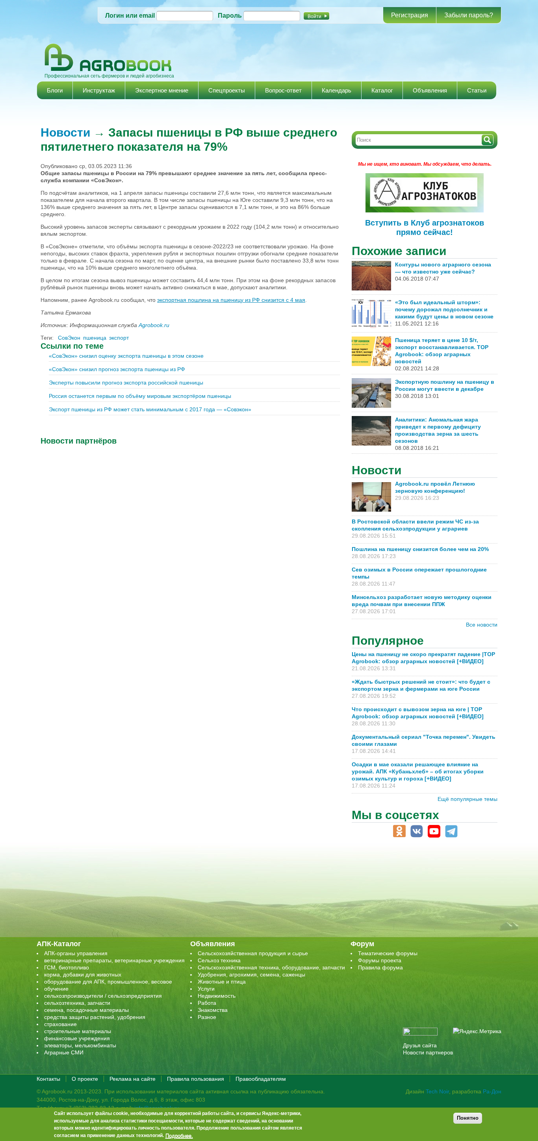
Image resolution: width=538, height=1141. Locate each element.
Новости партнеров (428, 1052)
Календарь (336, 90)
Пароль (230, 15)
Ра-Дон (492, 1091)
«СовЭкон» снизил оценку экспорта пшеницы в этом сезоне (126, 356)
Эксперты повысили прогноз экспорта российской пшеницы (126, 382)
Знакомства (213, 1010)
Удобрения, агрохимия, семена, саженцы (251, 974)
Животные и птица (222, 981)
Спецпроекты (226, 90)
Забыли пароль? (468, 15)
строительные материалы (77, 1031)
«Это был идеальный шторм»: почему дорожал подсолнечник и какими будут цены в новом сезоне (444, 309)
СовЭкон (69, 338)
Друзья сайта (420, 1045)
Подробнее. (179, 1135)
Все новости (481, 624)
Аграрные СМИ (63, 1052)
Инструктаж (99, 90)
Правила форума (380, 967)
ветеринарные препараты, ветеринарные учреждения (114, 960)
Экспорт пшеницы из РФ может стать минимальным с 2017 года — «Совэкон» (150, 409)
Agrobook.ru (154, 325)
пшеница (94, 338)
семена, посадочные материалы (86, 1010)
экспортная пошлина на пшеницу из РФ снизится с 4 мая (231, 300)
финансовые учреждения (77, 1038)
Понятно (468, 1118)
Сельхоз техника (219, 960)
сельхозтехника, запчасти (77, 1003)
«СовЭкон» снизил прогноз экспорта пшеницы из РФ (117, 369)
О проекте (85, 1079)
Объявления (430, 90)
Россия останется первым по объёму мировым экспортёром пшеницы (140, 396)
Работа (207, 1003)
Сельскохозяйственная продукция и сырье (253, 953)
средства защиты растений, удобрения (94, 1017)
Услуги (206, 989)
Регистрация (409, 15)
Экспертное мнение (161, 90)
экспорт (119, 338)
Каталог (382, 90)
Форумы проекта (379, 960)
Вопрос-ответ (283, 90)
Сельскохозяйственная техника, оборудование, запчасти (271, 967)
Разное (207, 1017)
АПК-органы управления (76, 953)
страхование (60, 1024)
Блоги (55, 90)
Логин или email (130, 15)
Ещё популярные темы (467, 799)
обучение (56, 989)
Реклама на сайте (132, 1079)
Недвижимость (217, 996)
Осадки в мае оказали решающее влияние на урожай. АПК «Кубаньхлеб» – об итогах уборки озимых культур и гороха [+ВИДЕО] (418, 771)
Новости (65, 132)
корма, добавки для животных (82, 974)
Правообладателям (261, 1079)
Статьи (476, 90)
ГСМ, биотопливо (66, 967)
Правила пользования (195, 1079)
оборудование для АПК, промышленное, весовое (108, 981)
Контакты (48, 1079)
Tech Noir (437, 1091)
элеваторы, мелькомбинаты (80, 1045)
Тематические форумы (387, 953)
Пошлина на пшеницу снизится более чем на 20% (422, 549)
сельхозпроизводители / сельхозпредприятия (103, 996)
